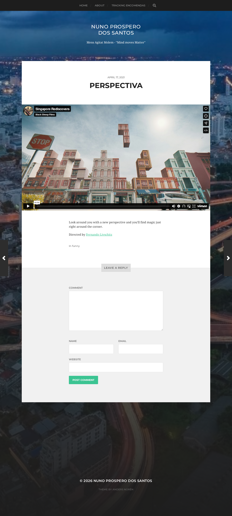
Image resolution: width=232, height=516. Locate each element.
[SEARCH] (154, 5)
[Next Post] (228, 258)
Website (75, 359)
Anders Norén (123, 489)
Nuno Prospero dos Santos (116, 30)
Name (73, 341)
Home (83, 5)
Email (122, 341)
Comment (76, 287)
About (99, 5)
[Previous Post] (4, 258)
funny (76, 246)
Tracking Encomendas (129, 5)
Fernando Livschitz (99, 234)
